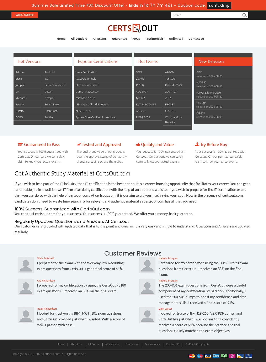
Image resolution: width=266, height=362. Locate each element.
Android (50, 72)
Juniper (20, 85)
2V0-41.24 (171, 91)
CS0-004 (201, 103)
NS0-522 (201, 82)
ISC (46, 78)
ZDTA (168, 98)
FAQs (136, 39)
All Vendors (79, 39)
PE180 (140, 85)
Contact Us (196, 39)
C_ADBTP (170, 111)
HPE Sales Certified (87, 85)
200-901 (141, 78)
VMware (20, 98)
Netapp (49, 98)
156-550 (170, 78)
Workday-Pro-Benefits (173, 119)
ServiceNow (52, 104)
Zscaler (49, 117)
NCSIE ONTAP (84, 111)
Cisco (19, 78)
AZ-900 (169, 72)
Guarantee (119, 39)
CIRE (199, 72)
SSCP (139, 72)
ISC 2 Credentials (86, 78)
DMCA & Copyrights (197, 344)
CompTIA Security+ (87, 91)
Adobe (20, 72)
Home (61, 39)
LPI (17, 91)
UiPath (20, 111)
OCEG (19, 117)
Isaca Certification (86, 72)
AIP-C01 (140, 111)
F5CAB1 (170, 104)
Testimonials (154, 39)
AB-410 (200, 113)
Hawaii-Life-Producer (209, 92)
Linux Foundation (55, 85)
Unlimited (176, 39)
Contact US (172, 344)
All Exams (100, 39)
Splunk (20, 104)
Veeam (49, 91)
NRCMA (140, 98)
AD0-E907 (142, 91)
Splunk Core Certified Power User (96, 117)
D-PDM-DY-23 (173, 85)
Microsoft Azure (85, 98)
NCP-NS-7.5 (143, 117)
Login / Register (25, 14)
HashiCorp (51, 111)
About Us (76, 344)
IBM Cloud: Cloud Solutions (92, 104)
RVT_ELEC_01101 (146, 104)
